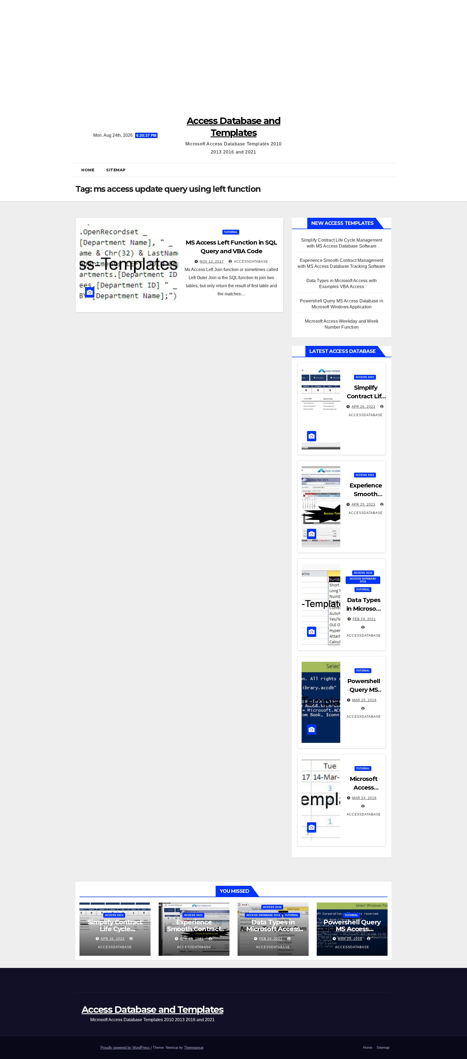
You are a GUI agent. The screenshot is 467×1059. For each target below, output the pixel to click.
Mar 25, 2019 (364, 700)
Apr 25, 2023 (363, 504)
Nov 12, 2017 (212, 261)
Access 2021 (365, 377)
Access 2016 (363, 572)
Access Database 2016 (363, 580)
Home (87, 170)
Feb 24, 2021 (364, 619)
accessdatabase (250, 261)
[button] (389, 170)
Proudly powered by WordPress (126, 1047)
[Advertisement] (233, 54)
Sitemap (116, 170)
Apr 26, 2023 (363, 407)
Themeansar (193, 1047)
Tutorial (231, 231)
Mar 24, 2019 (364, 798)
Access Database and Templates (152, 1009)
